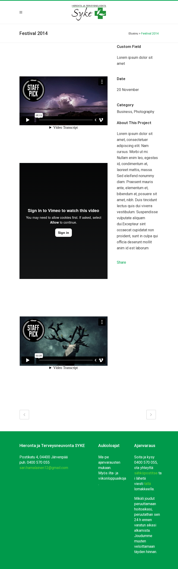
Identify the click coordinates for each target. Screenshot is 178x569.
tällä (147, 483)
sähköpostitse (146, 473)
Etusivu (133, 33)
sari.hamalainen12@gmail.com (43, 468)
